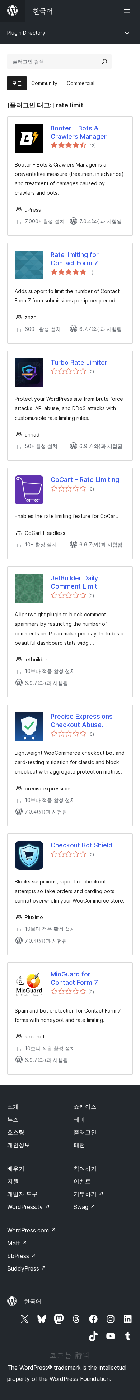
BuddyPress (26, 1268)
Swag (84, 1206)
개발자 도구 (22, 1193)
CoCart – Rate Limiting (85, 479)
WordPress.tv (28, 1206)
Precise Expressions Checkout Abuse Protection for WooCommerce (82, 721)
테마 (79, 1119)
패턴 (79, 1144)
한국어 (32, 1301)
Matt (17, 1243)
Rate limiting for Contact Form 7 (75, 259)
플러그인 (85, 1132)
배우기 (15, 1168)
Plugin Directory (26, 33)
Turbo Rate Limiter (79, 362)
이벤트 (82, 1181)
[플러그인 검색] (104, 61)
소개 (13, 1106)
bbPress (21, 1255)
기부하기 (89, 1193)
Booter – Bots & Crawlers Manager (79, 132)
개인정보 (18, 1144)
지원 (13, 1181)
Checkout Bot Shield (81, 845)
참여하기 (85, 1168)
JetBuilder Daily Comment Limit (74, 582)
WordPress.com (31, 1230)
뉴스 (13, 1119)
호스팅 (15, 1132)
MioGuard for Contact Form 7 (74, 978)
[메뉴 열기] (128, 11)
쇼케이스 (85, 1106)
